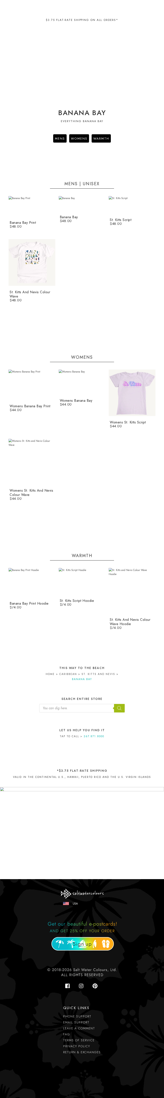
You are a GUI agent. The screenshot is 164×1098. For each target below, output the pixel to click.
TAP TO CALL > (82, 736)
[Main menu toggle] (151, 7)
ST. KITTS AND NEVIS (98, 674)
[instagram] (82, 986)
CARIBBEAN (68, 674)
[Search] (119, 708)
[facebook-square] (68, 986)
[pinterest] (96, 986)
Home (50, 674)
